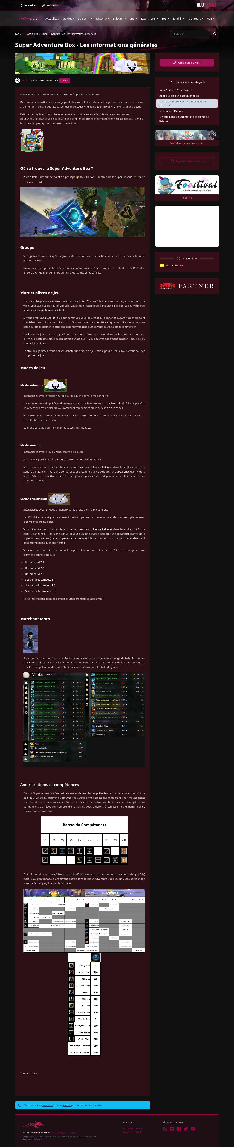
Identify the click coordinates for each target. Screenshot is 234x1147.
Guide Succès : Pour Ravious (175, 90)
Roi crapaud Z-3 (34, 574)
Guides (67, 18)
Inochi (24, 80)
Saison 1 (83, 18)
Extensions (148, 18)
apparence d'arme (128, 471)
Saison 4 (118, 18)
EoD (164, 18)
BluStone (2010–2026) (63, 1132)
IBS (132, 18)
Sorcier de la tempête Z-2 (40, 585)
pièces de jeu (36, 355)
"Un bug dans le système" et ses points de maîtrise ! (183, 118)
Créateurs (194, 18)
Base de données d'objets (190, 160)
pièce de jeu (52, 318)
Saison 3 (101, 18)
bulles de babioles (101, 467)
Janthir (177, 18)
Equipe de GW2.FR (133, 1131)
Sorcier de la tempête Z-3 (40, 591)
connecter (47, 1105)
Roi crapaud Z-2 (34, 568)
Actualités (52, 18)
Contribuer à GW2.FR (189, 62)
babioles (40, 343)
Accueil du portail (132, 1128)
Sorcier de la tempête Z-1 (40, 579)
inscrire (67, 1105)
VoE (209, 18)
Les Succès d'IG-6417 (170, 111)
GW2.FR (19, 33)
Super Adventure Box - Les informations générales (69, 33)
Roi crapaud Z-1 (34, 562)
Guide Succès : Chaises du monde (178, 96)
